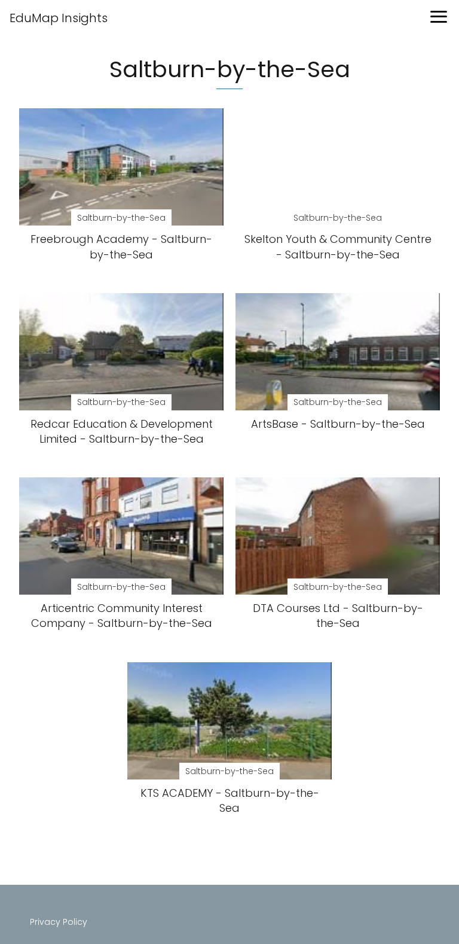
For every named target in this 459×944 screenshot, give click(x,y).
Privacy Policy (58, 922)
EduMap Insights (59, 18)
